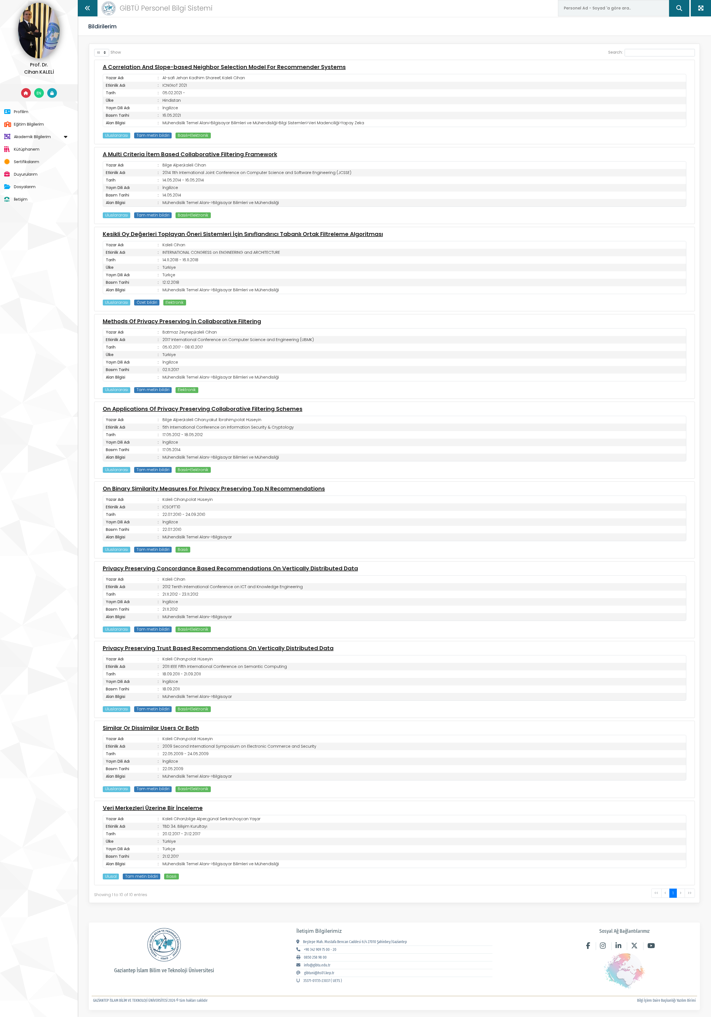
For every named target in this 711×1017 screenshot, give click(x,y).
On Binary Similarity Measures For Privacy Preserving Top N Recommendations (214, 489)
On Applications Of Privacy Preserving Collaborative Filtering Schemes (202, 409)
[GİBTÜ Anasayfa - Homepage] (108, 8)
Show (116, 52)
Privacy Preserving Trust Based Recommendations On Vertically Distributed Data (218, 648)
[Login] (52, 93)
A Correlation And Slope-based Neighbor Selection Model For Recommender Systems (224, 67)
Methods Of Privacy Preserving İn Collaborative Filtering (182, 321)
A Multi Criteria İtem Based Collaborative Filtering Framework (190, 154)
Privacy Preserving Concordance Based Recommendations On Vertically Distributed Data (230, 568)
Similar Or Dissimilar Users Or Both (151, 728)
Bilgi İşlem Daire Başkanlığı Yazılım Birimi (666, 1000)
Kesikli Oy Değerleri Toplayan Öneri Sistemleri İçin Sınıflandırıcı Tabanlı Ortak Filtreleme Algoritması (243, 234)
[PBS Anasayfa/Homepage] (26, 93)
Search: (615, 52)
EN (39, 93)
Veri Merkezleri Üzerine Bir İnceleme (153, 808)
